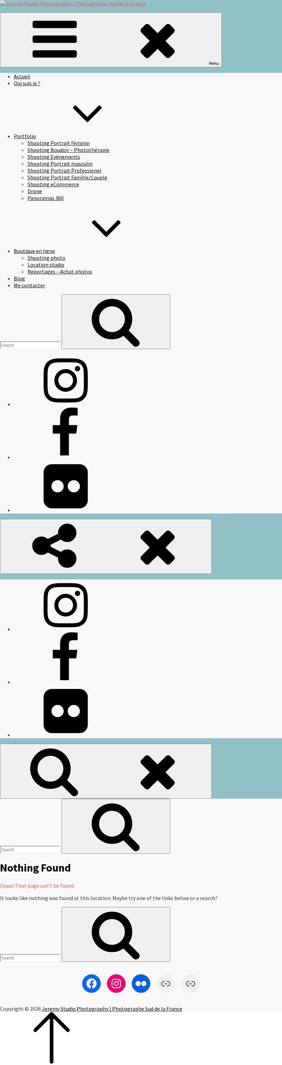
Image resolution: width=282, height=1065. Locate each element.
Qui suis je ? (27, 83)
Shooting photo (46, 257)
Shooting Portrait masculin (60, 163)
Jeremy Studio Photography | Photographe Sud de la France (112, 1008)
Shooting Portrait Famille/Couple (67, 177)
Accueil (22, 76)
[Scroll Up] (51, 1061)
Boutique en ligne (34, 250)
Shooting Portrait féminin (59, 143)
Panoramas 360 (46, 198)
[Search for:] (31, 344)
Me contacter (29, 285)
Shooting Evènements (54, 156)
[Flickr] (65, 510)
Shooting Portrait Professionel (64, 170)
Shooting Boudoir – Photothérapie (68, 149)
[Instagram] (65, 404)
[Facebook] (65, 457)
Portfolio (25, 136)
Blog (19, 278)
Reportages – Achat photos (60, 271)
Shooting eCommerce (53, 184)
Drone (35, 191)
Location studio (46, 264)
